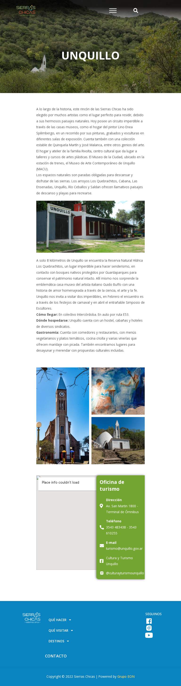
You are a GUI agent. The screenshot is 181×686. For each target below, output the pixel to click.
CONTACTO (56, 656)
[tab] (93, 620)
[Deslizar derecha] (113, 10)
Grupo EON (126, 676)
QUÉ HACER (57, 620)
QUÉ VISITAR (58, 630)
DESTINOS (56, 641)
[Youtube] (148, 635)
